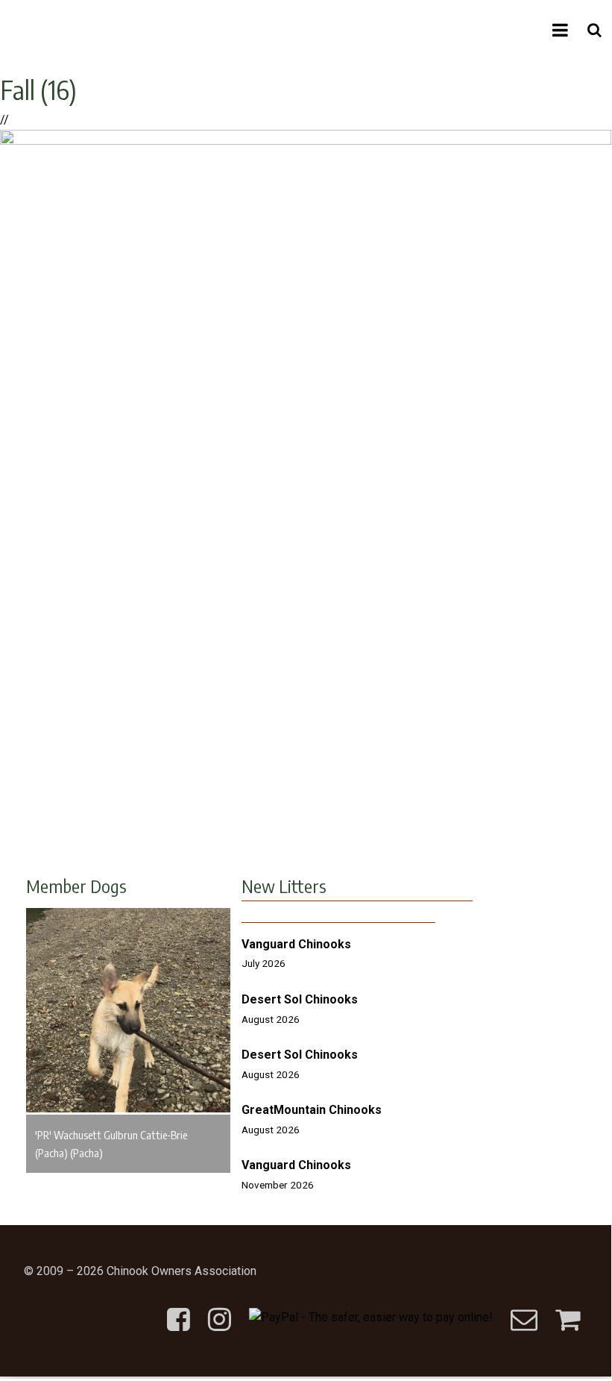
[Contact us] (524, 1307)
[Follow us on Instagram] (220, 1307)
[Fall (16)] (305, 141)
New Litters (284, 885)
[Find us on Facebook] (179, 1307)
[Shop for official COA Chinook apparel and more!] (567, 1307)
